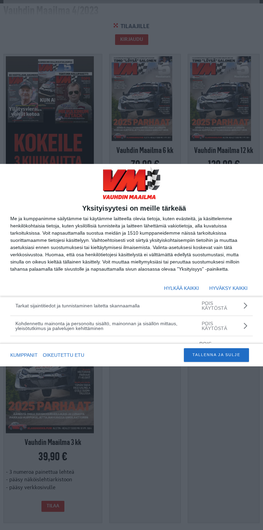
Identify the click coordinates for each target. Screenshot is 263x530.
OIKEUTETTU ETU (63, 355)
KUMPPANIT (24, 355)
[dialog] (131, 265)
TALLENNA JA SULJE (216, 355)
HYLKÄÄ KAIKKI (181, 288)
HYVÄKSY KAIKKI (228, 288)
